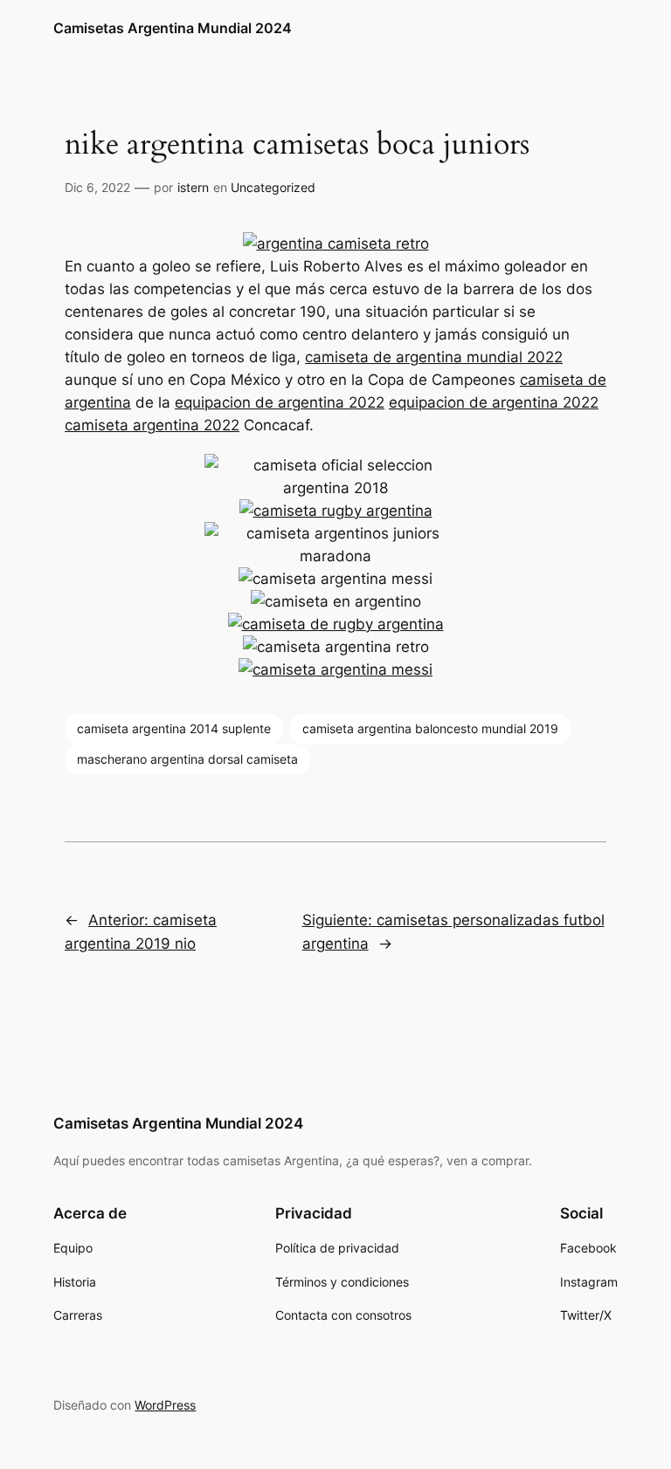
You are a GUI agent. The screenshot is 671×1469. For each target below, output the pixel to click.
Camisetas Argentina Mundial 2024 (172, 28)
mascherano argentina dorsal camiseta (187, 759)
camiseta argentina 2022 (152, 425)
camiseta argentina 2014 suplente (174, 728)
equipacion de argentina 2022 (279, 402)
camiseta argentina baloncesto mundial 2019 (430, 728)
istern (193, 187)
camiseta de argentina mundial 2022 (434, 357)
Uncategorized (273, 187)
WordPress (165, 1404)
